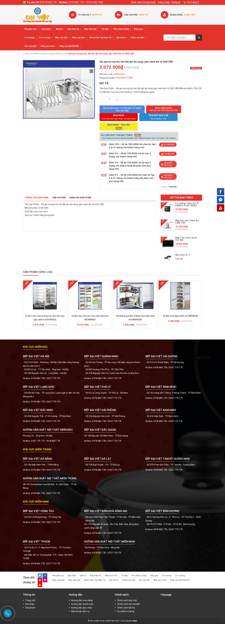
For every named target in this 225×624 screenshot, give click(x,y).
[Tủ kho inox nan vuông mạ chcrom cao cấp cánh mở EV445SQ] (44, 295)
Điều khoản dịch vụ (80, 611)
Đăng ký (175, 2)
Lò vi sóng (45, 37)
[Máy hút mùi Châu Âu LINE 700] (168, 226)
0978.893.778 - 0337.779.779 (45, 563)
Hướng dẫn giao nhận (81, 607)
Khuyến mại (30, 29)
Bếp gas (138, 29)
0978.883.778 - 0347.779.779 (167, 421)
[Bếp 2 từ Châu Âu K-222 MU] (168, 243)
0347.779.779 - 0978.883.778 (45, 441)
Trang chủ (30, 600)
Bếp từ (59, 29)
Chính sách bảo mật (127, 600)
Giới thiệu (29, 604)
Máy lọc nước (48, 46)
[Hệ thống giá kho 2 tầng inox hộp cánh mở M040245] (135, 295)
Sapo (135, 621)
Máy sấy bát (78, 37)
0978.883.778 (49, 2)
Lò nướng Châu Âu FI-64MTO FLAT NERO (187, 204)
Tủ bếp (105, 29)
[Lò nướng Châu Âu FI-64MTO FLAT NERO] (168, 209)
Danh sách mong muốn (143, 2)
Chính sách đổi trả (126, 607)
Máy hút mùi (90, 29)
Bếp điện (46, 29)
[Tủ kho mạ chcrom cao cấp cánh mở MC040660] (90, 295)
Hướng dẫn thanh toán (82, 604)
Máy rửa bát (61, 37)
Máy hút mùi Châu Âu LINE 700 (187, 221)
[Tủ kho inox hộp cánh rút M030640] (180, 295)
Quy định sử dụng (125, 611)
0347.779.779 (53, 378)
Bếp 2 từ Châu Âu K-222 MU (186, 239)
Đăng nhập (164, 2)
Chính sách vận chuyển (128, 604)
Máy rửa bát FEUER (69, 46)
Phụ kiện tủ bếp (121, 29)
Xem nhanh (52, 313)
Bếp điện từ (74, 29)
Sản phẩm (30, 607)
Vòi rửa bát (30, 46)
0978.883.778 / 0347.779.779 (45, 522)
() (193, 2)
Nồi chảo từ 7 (182, 255)
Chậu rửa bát (137, 37)
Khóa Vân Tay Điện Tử (100, 37)
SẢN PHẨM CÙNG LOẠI (37, 271)
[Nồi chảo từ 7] (168, 257)
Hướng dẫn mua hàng (82, 600)
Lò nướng (29, 37)
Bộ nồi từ (121, 37)
